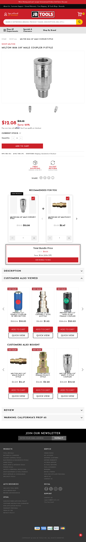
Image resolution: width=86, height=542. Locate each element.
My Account (48, 455)
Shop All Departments (12, 30)
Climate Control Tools (12, 457)
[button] (42, 218)
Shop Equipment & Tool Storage (15, 471)
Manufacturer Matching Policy (15, 501)
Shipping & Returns (51, 457)
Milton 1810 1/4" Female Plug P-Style (43, 375)
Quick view (18, 335)
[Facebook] (44, 177)
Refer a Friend (49, 471)
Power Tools (8, 467)
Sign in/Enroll (13, 13)
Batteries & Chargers (11, 455)
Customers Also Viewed (21, 278)
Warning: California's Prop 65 (25, 418)
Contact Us (48, 478)
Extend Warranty (30, 6)
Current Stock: (11, 133)
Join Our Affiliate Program (54, 474)
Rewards (61, 6)
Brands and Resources (11, 493)
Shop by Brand (49, 30)
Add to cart (18, 329)
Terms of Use (8, 510)
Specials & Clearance (27, 30)
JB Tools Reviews (50, 464)
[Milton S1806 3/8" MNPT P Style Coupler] (68, 365)
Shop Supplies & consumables (14, 474)
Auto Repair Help (9, 490)
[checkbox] (33, 198)
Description (12, 271)
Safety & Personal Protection (14, 469)
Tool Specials (8, 453)
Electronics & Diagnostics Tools (15, 460)
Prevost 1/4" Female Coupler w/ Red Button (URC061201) (18, 314)
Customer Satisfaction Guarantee (16, 503)
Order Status (48, 453)
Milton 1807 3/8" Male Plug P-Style (18, 375)
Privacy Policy (9, 512)
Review (9, 410)
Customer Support (17, 6)
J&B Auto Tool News (10, 488)
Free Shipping (42, 6)
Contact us (48, 497)
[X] (41, 177)
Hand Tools (7, 462)
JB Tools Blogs (53, 6)
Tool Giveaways (50, 467)
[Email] (52, 177)
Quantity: (6, 138)
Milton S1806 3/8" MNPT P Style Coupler (67, 375)
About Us (6, 6)
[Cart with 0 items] (80, 14)
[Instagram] (60, 488)
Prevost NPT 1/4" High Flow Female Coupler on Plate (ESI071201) (67, 314)
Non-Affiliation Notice (12, 505)
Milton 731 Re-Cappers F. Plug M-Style (43, 314)
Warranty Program (10, 508)
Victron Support (50, 462)
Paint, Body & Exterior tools (14, 464)
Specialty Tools (9, 476)
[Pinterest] (48, 177)
